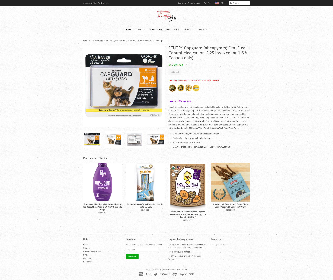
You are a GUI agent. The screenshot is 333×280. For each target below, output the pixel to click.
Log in (180, 3)
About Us (188, 29)
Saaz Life (165, 269)
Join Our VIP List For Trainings (95, 3)
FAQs (177, 29)
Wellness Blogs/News (160, 29)
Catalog (140, 29)
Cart (209, 3)
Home (129, 29)
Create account (194, 3)
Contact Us (202, 29)
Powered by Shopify (178, 269)
